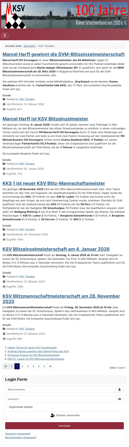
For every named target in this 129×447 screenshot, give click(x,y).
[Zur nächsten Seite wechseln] (44, 366)
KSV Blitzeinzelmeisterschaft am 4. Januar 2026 (56, 249)
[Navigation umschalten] (4, 35)
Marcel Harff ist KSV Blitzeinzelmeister (45, 118)
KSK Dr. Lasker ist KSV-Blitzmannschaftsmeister (36, 358)
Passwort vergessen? (18, 433)
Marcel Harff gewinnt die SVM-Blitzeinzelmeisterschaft (64, 54)
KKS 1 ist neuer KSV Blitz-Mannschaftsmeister (54, 183)
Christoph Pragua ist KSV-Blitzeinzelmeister (33, 355)
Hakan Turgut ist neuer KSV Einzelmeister (32, 347)
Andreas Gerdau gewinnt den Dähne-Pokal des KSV (38, 351)
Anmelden (64, 425)
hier (18, 89)
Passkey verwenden (67, 415)
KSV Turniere (27, 99)
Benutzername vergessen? (20, 437)
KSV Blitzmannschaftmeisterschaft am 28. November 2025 (61, 298)
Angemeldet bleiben (21, 406)
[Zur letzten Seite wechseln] (50, 366)
